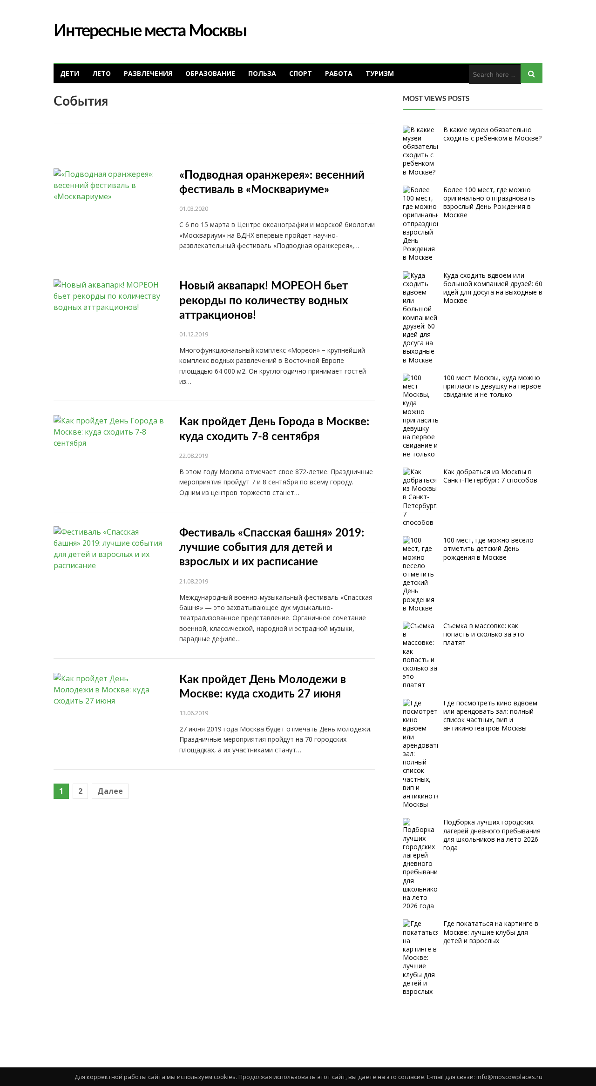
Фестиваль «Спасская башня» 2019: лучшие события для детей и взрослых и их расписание (271, 548)
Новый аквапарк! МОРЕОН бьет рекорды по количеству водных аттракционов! (263, 301)
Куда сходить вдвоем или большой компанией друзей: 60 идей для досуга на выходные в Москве (492, 288)
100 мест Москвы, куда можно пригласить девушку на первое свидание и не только (492, 386)
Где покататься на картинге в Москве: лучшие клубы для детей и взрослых (490, 932)
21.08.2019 (193, 581)
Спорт (300, 73)
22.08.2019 (193, 455)
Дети (69, 73)
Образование (210, 73)
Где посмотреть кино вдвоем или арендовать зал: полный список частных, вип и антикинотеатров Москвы (490, 715)
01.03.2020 (193, 208)
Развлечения (148, 73)
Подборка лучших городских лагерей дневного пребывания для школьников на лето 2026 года (492, 835)
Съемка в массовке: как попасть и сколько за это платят (483, 634)
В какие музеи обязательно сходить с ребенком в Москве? (492, 133)
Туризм (380, 73)
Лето (101, 73)
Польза (262, 73)
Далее (110, 791)
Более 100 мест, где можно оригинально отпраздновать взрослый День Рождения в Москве (489, 202)
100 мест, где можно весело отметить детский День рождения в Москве (488, 548)
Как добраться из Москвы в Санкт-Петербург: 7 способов (490, 475)
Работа (338, 73)
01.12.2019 (193, 334)
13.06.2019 (193, 713)
